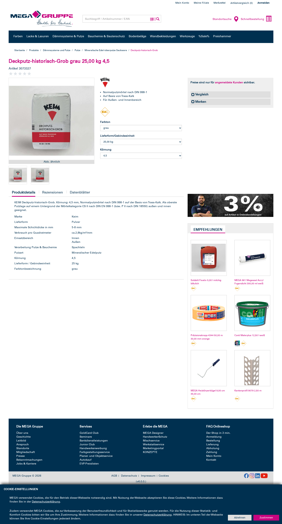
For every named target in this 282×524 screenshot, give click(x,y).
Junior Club (87, 444)
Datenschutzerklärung (46, 501)
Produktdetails (23, 193)
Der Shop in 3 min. (218, 433)
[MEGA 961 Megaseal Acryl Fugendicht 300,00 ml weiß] (252, 258)
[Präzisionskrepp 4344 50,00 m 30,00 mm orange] (208, 313)
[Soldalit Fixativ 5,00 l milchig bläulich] (208, 258)
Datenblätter (80, 192)
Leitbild (21, 440)
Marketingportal (153, 448)
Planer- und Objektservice (96, 456)
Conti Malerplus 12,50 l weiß (249, 335)
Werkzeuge (187, 36)
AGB (114, 476)
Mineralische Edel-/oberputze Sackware (106, 50)
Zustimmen (266, 517)
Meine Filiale (201, 2)
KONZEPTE (150, 452)
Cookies (164, 475)
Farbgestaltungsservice (95, 452)
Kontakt (211, 459)
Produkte (34, 50)
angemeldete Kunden (229, 82)
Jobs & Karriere (26, 463)
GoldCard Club (89, 433)
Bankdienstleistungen (94, 440)
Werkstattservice (153, 444)
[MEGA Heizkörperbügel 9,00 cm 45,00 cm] (208, 368)
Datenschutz (129, 476)
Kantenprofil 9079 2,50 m (247, 390)
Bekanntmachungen (29, 459)
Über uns (22, 433)
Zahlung (211, 452)
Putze (77, 50)
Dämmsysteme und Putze (56, 50)
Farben (18, 36)
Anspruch (22, 444)
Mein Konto (182, 2)
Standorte (22, 448)
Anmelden (263, 2)
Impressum (148, 476)
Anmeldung (214, 436)
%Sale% (204, 36)
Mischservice (151, 440)
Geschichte (23, 436)
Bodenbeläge (137, 36)
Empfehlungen (208, 229)
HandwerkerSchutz (155, 436)
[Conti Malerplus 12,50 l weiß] (252, 313)
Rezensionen (52, 192)
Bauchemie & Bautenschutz (106, 36)
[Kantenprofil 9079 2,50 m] (252, 368)
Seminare (86, 436)
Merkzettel (220, 2)
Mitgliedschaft (25, 452)
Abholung (212, 448)
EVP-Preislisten (89, 463)
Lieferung (212, 444)
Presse (20, 456)
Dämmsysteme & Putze (68, 36)
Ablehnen (239, 517)
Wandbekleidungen (163, 36)
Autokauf (86, 459)
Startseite (19, 50)
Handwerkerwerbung (93, 448)
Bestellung (213, 440)
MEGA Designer (153, 433)
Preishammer (222, 36)
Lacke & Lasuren (37, 36)
